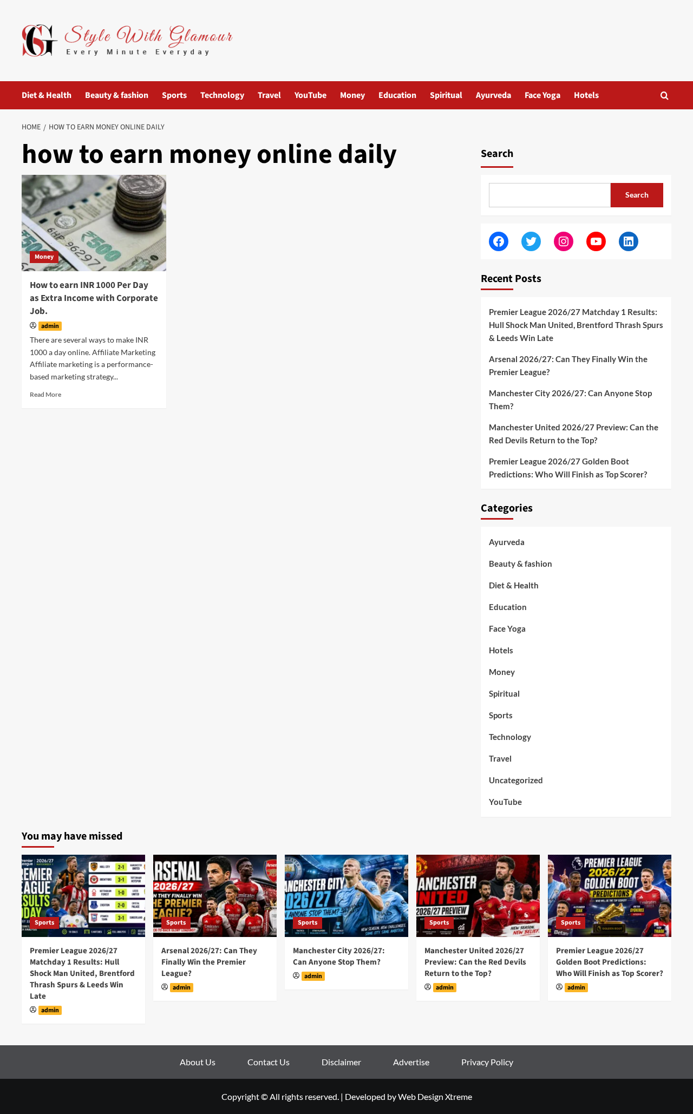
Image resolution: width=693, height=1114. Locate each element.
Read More (45, 394)
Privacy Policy (487, 1062)
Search (497, 153)
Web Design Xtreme (435, 1096)
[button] (664, 95)
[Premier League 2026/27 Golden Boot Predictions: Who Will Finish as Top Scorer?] (609, 896)
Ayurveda (493, 95)
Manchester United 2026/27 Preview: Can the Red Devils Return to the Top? (573, 433)
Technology (222, 95)
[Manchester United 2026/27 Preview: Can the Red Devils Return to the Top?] (478, 896)
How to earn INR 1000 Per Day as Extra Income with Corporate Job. (94, 298)
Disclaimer (341, 1062)
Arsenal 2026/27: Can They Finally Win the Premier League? (568, 365)
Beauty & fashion (116, 95)
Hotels (586, 95)
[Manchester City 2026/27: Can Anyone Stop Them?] (346, 896)
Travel (269, 95)
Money (352, 95)
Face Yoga (542, 95)
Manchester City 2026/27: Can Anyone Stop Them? (570, 399)
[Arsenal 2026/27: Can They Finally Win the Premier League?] (215, 896)
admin (50, 326)
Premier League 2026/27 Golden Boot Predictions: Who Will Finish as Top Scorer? (568, 467)
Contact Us (268, 1062)
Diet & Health (46, 95)
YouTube (310, 95)
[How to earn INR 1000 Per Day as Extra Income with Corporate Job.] (94, 223)
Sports (174, 95)
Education (397, 95)
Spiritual (446, 95)
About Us (197, 1062)
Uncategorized (516, 780)
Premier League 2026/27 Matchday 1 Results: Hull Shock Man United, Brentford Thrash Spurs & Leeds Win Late (576, 325)
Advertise (411, 1062)
